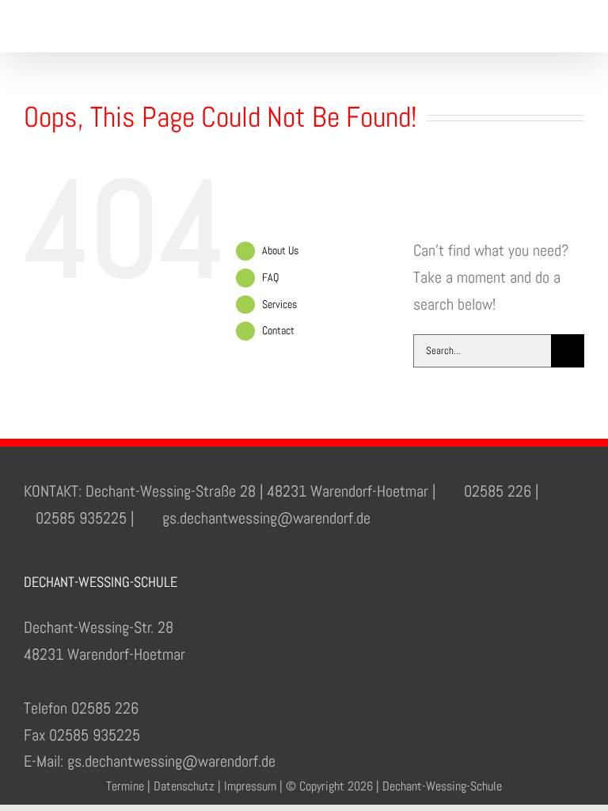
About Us (280, 250)
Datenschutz (184, 786)
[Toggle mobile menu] (578, 28)
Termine (125, 786)
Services (279, 304)
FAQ (270, 277)
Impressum (250, 786)
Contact (278, 330)
